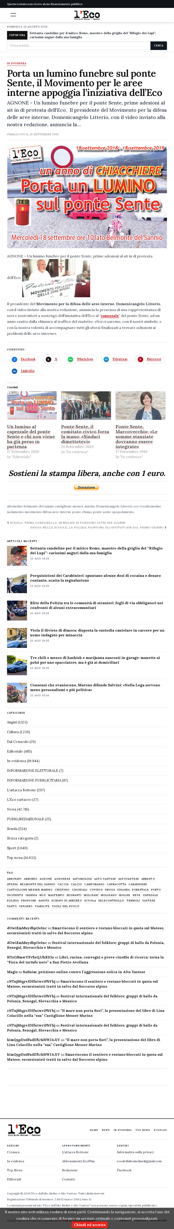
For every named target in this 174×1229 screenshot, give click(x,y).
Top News (142, 1130)
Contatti (68, 1179)
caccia (63, 884)
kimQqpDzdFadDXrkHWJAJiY (33, 1040)
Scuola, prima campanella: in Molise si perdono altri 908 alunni (67, 522)
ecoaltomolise (150, 506)
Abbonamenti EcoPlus (78, 1161)
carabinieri (137, 884)
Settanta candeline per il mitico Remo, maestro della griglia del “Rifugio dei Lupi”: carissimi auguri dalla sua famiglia (96, 550)
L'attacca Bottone (21, 790)
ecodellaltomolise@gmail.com (139, 1161)
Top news (15, 858)
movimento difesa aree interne (48, 512)
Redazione (70, 1170)
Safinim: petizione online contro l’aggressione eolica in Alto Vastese (84, 972)
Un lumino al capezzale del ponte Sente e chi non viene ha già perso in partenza (31, 436)
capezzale (110, 315)
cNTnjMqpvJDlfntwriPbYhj (31, 981)
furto (156, 889)
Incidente (15, 895)
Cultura (13, 732)
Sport (11, 848)
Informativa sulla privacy (135, 1152)
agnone (46, 878)
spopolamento (123, 512)
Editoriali (14, 1179)
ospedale (150, 895)
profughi (28, 900)
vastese (148, 900)
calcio (76, 884)
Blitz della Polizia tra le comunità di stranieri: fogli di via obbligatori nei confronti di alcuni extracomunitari (96, 605)
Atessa (12, 884)
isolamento (15, 512)
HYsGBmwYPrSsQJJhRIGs (30, 957)
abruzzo (31, 878)
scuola (90, 900)
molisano (109, 895)
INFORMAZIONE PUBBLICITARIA (34, 780)
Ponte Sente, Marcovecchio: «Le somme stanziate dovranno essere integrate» (136, 436)
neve (136, 895)
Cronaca (13, 1152)
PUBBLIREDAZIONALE (25, 819)
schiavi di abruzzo (66, 900)
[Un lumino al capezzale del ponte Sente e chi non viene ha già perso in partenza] (32, 405)
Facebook (124, 1170)
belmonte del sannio (39, 506)
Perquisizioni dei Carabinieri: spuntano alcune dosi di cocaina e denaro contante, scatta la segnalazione (95, 577)
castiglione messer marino (75, 506)
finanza (123, 889)
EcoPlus (160, 1130)
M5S (42, 895)
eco (136, 506)
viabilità (42, 906)
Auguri (12, 722)
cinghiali (79, 889)
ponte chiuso (82, 512)
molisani (91, 895)
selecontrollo (111, 900)
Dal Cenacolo (18, 741)
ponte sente (102, 512)
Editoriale (15, 751)
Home (94, 1130)
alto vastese (105, 878)
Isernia (31, 895)
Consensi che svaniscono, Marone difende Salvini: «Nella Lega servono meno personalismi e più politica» (95, 687)
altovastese (128, 878)
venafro (26, 906)
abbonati (14, 878)
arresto (148, 878)
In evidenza (17, 63)
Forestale (140, 889)
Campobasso (94, 884)
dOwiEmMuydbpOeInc (27, 928)
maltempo (56, 895)
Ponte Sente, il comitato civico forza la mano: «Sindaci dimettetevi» (85, 434)
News (11, 809)
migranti (74, 895)
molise (124, 895)
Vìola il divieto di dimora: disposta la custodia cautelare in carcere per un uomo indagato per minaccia (97, 632)
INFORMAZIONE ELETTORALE (32, 770)
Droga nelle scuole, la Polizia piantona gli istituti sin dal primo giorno (97, 527)
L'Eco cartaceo (19, 799)
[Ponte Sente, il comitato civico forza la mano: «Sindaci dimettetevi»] (86, 405)
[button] (13, 14)
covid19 (96, 889)
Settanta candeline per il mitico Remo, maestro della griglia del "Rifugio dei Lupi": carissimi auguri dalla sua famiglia (93, 35)
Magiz (12, 972)
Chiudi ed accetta (90, 1224)
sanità (44, 900)
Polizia (13, 900)
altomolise (15, 506)
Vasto (12, 906)
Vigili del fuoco (66, 906)
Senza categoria (20, 838)
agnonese (62, 878)
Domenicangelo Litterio (114, 506)
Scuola (12, 829)
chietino (62, 889)
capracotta (116, 884)
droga (110, 889)
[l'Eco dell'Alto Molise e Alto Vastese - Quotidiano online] (87, 15)
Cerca (158, 45)
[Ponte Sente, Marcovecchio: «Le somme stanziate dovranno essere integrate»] (140, 405)
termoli (133, 900)
